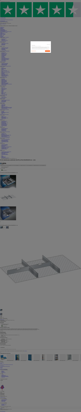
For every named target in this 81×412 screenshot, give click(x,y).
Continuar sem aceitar (48, 44)
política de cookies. (47, 49)
